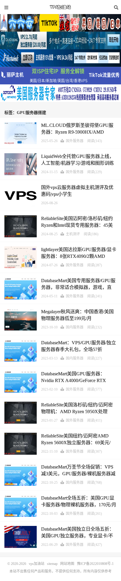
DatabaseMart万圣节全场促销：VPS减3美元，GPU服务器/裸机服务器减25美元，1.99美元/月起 (78, 473)
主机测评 (73, 234)
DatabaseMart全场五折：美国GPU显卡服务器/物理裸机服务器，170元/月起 (78, 504)
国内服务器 (74, 327)
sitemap (52, 564)
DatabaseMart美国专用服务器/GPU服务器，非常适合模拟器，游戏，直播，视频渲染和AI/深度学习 (78, 287)
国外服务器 (74, 141)
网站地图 (67, 564)
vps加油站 (60, 7)
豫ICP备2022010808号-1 (95, 564)
